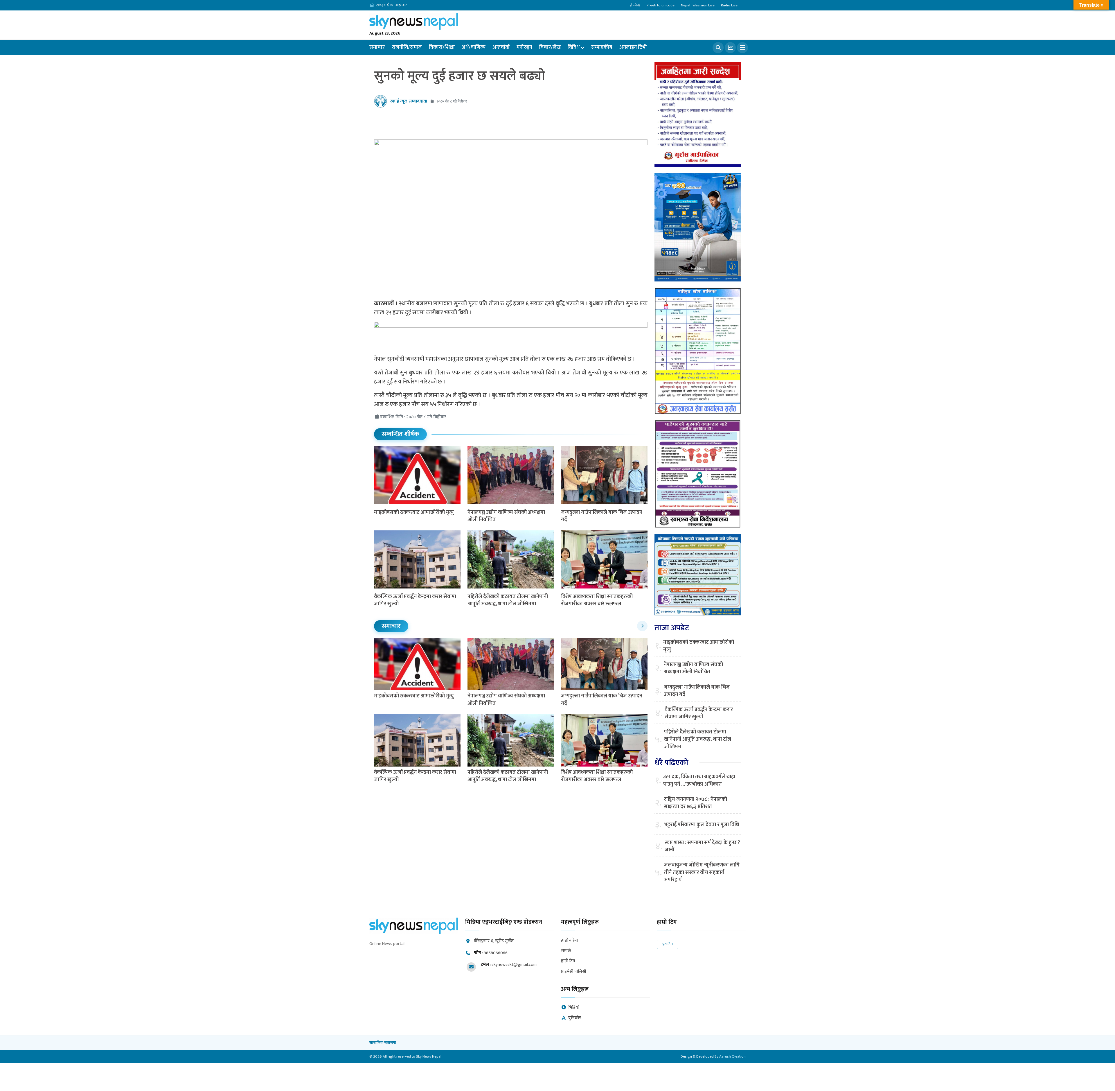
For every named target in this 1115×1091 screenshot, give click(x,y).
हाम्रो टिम (568, 961)
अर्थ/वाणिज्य (473, 47)
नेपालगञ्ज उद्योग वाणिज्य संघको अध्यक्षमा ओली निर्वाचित (506, 516)
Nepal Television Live (698, 5)
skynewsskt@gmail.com (514, 964)
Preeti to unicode (661, 5)
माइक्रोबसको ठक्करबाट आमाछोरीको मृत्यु (414, 512)
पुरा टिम (667, 944)
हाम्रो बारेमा (569, 940)
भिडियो (573, 1007)
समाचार (377, 47)
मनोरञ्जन (524, 47)
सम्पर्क (566, 951)
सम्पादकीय (601, 47)
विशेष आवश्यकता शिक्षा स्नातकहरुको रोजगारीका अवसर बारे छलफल (597, 600)
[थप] (742, 47)
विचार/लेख (550, 47)
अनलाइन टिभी (633, 47)
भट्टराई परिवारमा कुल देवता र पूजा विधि (701, 824)
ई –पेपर (635, 5)
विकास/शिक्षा (442, 47)
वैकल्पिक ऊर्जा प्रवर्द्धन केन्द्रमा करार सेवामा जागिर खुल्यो (415, 600)
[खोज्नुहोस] (718, 47)
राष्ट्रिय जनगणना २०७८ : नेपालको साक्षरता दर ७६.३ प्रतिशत (695, 803)
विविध (574, 47)
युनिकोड (574, 1018)
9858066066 (496, 953)
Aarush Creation (732, 1056)
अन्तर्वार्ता (501, 47)
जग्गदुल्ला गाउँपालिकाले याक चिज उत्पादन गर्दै (601, 516)
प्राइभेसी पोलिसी (573, 971)
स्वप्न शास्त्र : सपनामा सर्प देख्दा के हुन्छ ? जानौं (702, 846)
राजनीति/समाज (407, 47)
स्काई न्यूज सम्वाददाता (408, 101)
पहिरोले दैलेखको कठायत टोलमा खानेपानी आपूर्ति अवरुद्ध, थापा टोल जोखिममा (507, 600)
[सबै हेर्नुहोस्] (642, 626)
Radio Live (729, 5)
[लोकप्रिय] (730, 47)
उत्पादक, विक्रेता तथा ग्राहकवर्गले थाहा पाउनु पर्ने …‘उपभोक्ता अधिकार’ (699, 780)
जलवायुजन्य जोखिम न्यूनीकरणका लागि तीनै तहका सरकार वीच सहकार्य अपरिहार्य (702, 873)
